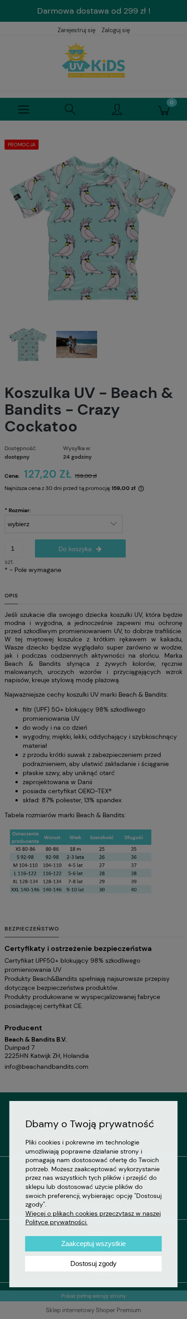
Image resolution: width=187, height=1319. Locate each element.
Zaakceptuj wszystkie (93, 1243)
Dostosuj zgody (93, 1263)
